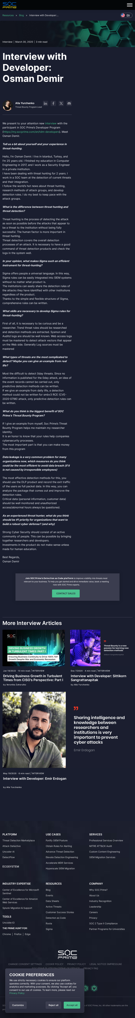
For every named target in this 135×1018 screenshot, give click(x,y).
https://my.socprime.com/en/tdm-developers (31, 131)
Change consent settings (25, 964)
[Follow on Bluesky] (94, 988)
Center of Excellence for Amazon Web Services (20, 900)
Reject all (53, 1005)
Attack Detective (11, 846)
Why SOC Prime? (98, 889)
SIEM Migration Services (102, 857)
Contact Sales (65, 593)
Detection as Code (56, 917)
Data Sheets (52, 901)
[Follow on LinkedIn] (45, 103)
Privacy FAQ (90, 968)
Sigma (49, 929)
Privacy (93, 917)
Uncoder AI (8, 851)
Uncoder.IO (8, 922)
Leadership (95, 906)
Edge (27, 934)
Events (49, 895)
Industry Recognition (100, 901)
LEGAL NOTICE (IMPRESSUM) (106, 964)
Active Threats (53, 906)
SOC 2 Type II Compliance (103, 923)
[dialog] (44, 990)
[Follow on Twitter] (85, 988)
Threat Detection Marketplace (18, 840)
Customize (18, 1005)
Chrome (6, 934)
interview (50, 123)
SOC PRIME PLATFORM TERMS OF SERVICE (56, 968)
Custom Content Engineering (104, 851)
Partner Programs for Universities (107, 929)
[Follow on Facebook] (53, 103)
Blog (21, 15)
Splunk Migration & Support (17, 908)
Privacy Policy (17, 993)
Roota (49, 923)
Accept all (72, 1005)
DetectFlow (8, 857)
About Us (94, 895)
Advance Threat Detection (60, 851)
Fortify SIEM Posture (57, 840)
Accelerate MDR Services (59, 862)
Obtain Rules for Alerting (59, 846)
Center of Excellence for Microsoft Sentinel (20, 891)
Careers (93, 912)
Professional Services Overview (106, 840)
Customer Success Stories (60, 912)
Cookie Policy (54, 964)
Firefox (18, 934)
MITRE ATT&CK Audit (100, 846)
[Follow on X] (61, 103)
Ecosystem (10, 866)
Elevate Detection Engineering (62, 857)
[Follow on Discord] (69, 103)
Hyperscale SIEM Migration (60, 868)
